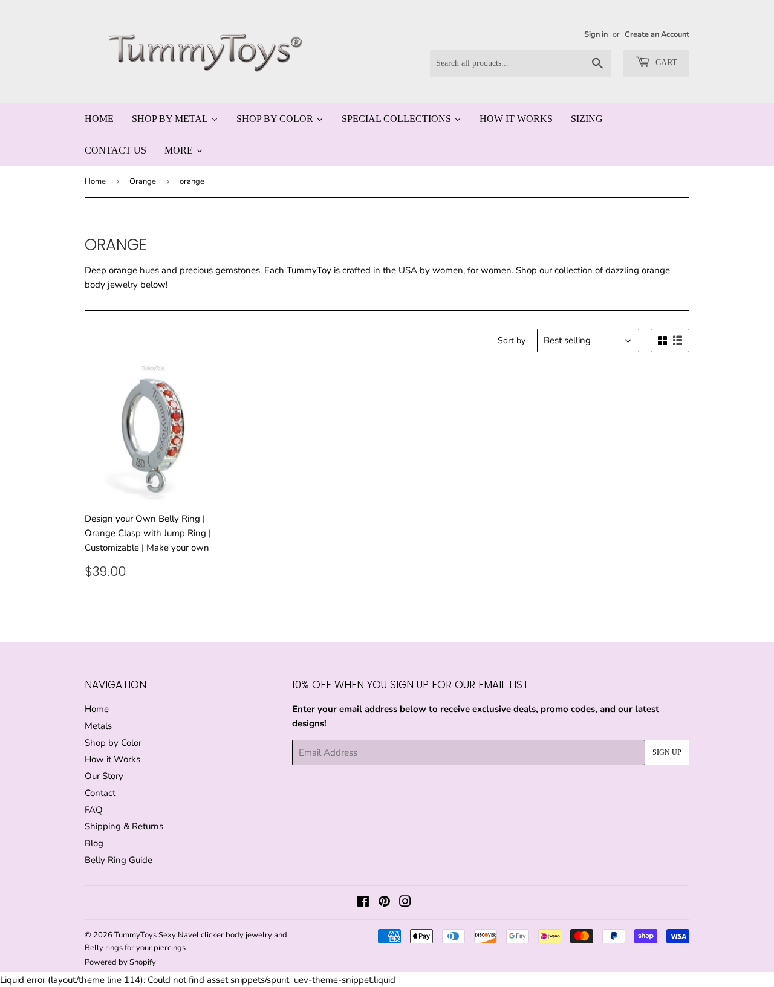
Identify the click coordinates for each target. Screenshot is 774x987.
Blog (94, 843)
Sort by (511, 340)
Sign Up (666, 752)
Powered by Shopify (120, 962)
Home (95, 181)
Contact (100, 793)
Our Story (104, 776)
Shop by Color (113, 743)
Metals (98, 726)
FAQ (94, 810)
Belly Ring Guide (118, 860)
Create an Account (657, 34)
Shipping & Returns (124, 826)
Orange (142, 181)
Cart (665, 62)
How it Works (112, 759)
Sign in (596, 34)
